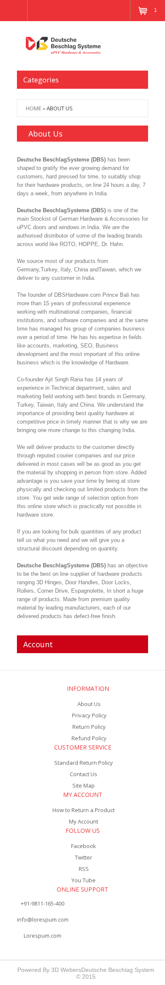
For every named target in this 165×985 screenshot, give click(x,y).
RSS (84, 869)
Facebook (83, 846)
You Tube (84, 880)
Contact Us (83, 774)
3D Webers (66, 969)
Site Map (83, 785)
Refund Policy (89, 738)
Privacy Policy (89, 715)
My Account (83, 821)
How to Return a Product (83, 810)
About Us (60, 108)
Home (33, 108)
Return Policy (89, 727)
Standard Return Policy (83, 762)
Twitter (83, 857)
